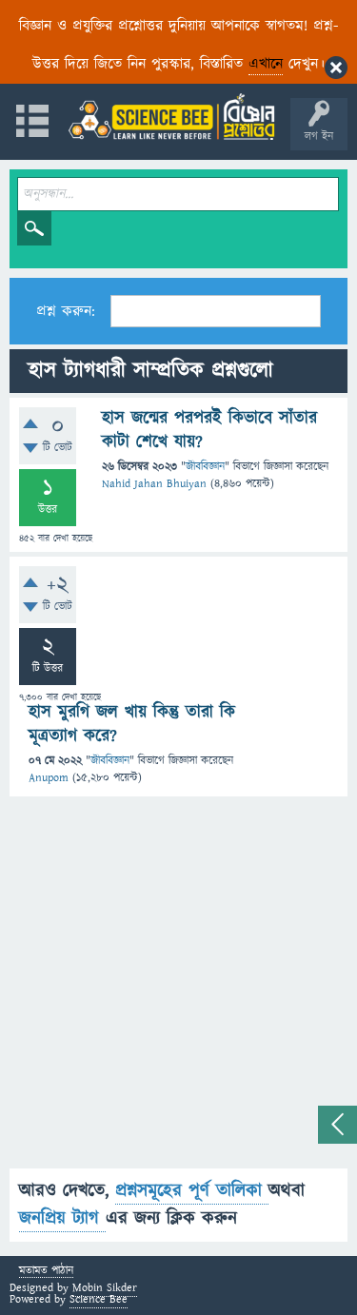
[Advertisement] (178, 990)
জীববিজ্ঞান (205, 467)
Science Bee (98, 1299)
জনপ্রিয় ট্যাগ (62, 1218)
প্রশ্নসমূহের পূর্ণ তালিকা (191, 1191)
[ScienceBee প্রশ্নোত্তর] (171, 116)
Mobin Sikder (104, 1288)
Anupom (49, 778)
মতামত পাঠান (46, 1272)
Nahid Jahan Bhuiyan (154, 484)
